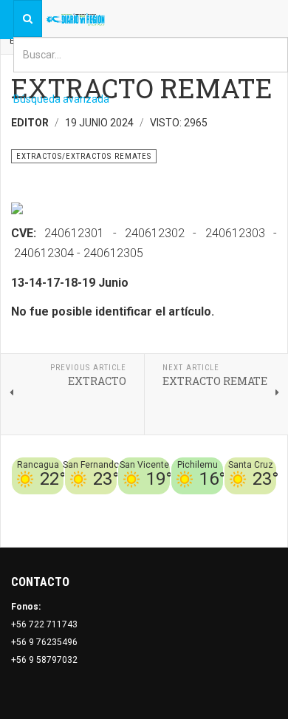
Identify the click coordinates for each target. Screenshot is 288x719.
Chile (97, 503)
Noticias (258, 521)
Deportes (132, 503)
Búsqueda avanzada (61, 99)
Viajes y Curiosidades (205, 503)
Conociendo (55, 503)
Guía (266, 503)
